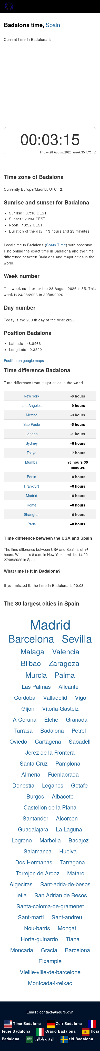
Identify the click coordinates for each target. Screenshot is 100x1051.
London (31, 433)
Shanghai (31, 514)
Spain (53, 24)
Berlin (31, 476)
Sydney (32, 443)
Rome (31, 505)
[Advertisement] (50, 87)
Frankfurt (31, 486)
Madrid (31, 495)
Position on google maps (24, 360)
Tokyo (31, 452)
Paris (31, 523)
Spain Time (56, 244)
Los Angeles (32, 405)
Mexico (31, 414)
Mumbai (31, 462)
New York (31, 395)
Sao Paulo (31, 424)
